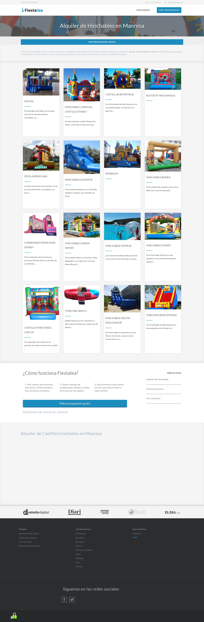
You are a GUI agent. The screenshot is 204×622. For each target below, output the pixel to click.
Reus (78, 562)
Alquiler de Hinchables (29, 533)
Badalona (80, 558)
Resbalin (111, 173)
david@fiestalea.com (175, 2)
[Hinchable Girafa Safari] (82, 225)
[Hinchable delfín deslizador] (122, 298)
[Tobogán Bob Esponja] (163, 297)
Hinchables (143, 10)
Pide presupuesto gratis (75, 403)
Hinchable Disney (158, 245)
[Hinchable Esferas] (122, 226)
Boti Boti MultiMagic (161, 95)
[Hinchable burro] (163, 156)
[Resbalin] (122, 154)
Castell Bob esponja (119, 94)
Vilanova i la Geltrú (84, 550)
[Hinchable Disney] (163, 226)
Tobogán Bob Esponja (161, 315)
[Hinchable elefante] (82, 157)
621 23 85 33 (156, 2)
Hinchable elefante (79, 179)
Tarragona (80, 542)
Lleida (78, 554)
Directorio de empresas (29, 546)
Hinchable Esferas (118, 245)
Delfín (28, 101)
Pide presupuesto (169, 10)
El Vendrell (80, 533)
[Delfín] (41, 81)
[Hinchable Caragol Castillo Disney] (82, 84)
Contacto (137, 533)
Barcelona (80, 537)
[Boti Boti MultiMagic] (163, 79)
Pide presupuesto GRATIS (102, 42)
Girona (79, 546)
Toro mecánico (76, 310)
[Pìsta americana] (41, 156)
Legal (135, 537)
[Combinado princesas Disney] (41, 225)
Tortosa (79, 566)
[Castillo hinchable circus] (41, 303)
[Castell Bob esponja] (122, 78)
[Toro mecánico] (82, 295)
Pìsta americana (35, 176)
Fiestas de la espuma (28, 537)
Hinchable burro (158, 177)
